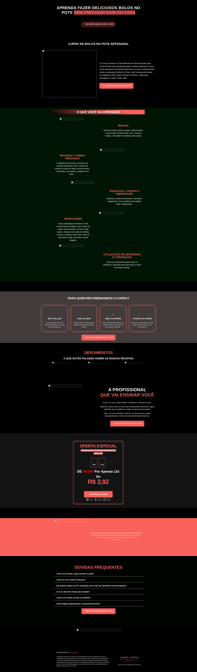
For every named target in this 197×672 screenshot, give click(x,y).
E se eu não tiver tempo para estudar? (73, 592)
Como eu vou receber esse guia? (71, 580)
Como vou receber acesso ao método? (73, 598)
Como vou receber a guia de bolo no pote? (75, 574)
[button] (42, 363)
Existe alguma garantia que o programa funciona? (78, 604)
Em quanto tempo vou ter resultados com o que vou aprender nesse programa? (92, 586)
